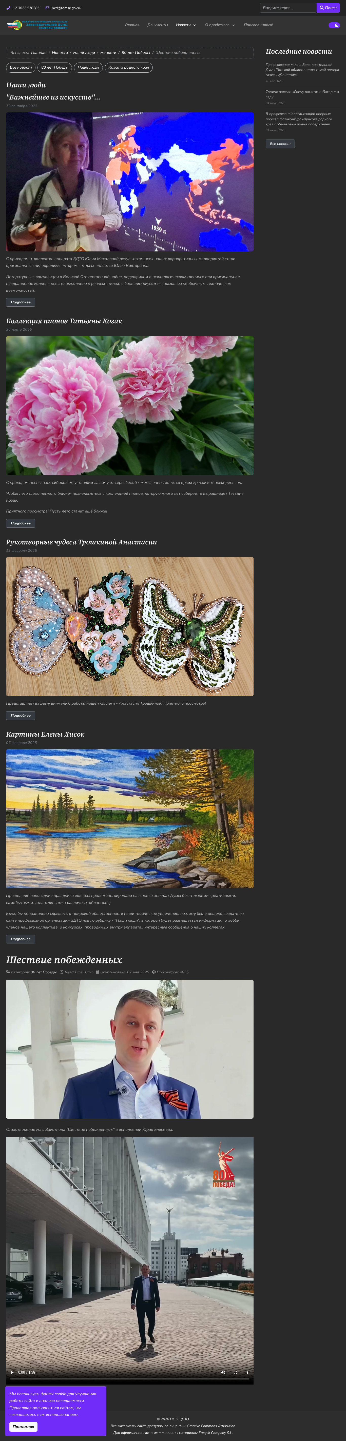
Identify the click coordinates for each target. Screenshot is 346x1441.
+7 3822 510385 (26, 8)
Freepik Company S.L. (216, 1432)
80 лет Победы (54, 67)
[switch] (334, 25)
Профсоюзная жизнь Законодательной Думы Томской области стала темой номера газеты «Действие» (302, 69)
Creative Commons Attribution (211, 1426)
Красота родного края (128, 67)
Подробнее (21, 302)
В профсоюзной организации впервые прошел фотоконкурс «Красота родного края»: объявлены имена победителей (299, 119)
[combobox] (288, 8)
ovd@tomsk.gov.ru (66, 8)
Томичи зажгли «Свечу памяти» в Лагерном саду (302, 94)
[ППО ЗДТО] (37, 25)
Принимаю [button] (23, 1427)
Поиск (330, 8)
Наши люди (88, 67)
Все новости (21, 67)
